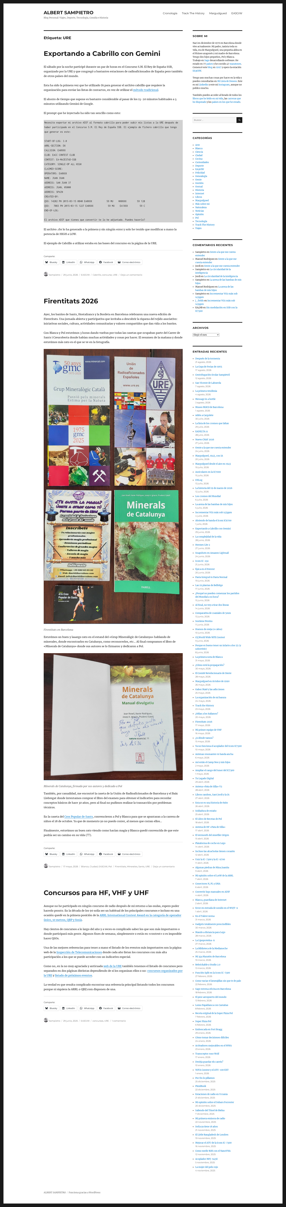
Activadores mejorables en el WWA (213, 1045)
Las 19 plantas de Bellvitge (209, 585)
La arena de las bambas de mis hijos (214, 504)
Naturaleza (201, 207)
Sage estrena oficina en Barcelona (213, 989)
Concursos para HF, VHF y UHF (96, 893)
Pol (110, 866)
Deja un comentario (131, 274)
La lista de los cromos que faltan (212, 423)
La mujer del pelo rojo (206, 1167)
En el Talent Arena (205, 916)
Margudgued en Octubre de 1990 (212, 681)
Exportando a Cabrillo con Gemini (102, 53)
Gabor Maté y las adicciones (209, 689)
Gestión (199, 183)
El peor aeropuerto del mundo (210, 997)
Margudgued (218, 13)
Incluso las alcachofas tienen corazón (215, 851)
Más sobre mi (202, 204)
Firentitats (120, 866)
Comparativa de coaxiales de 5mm (213, 613)
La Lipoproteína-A (205, 940)
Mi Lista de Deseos (227, 81)
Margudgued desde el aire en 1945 (213, 463)
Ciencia (199, 152)
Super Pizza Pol (203, 1021)
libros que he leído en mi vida (208, 98)
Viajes (198, 228)
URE (115, 274)
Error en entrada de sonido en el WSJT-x (216, 908)
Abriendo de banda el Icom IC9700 (213, 520)
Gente (198, 179)
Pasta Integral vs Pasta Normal (211, 577)
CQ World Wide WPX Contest (210, 637)
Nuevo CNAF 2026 (204, 439)
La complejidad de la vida (208, 536)
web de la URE (112, 966)
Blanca (85, 866)
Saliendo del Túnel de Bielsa (209, 1110)
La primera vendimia (206, 391)
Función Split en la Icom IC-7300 (212, 972)
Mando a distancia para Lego (210, 932)
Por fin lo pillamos (205, 1078)
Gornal (199, 186)
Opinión (199, 214)
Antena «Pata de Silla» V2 (208, 786)
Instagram (224, 84)
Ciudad (94, 866)
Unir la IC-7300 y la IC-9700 (210, 859)
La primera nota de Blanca (209, 657)
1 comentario (119, 1020)
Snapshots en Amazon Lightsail (212, 553)
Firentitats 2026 (71, 301)
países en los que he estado (226, 102)
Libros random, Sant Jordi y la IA (212, 794)
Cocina (198, 158)
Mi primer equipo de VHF (208, 729)
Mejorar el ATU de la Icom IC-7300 (213, 1142)
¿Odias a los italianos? (206, 713)
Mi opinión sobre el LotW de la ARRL (214, 875)
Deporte (199, 165)
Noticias (199, 211)
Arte (197, 145)
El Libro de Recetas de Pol (208, 819)
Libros (198, 197)
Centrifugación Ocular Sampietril (212, 374)
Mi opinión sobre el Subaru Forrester (214, 1102)
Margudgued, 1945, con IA (209, 455)
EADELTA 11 (201, 431)
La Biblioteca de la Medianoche (211, 948)
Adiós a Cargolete (204, 415)
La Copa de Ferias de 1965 (208, 366)
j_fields (199, 300)
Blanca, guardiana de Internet (210, 900)
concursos (98, 1020)
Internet (199, 193)
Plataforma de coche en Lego (210, 843)
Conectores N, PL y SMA (207, 883)
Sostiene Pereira (203, 621)
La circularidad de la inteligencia (221, 276)
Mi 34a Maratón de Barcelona (210, 956)
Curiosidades (202, 162)
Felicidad (200, 172)
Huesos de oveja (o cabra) (208, 629)
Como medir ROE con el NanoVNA (213, 1151)
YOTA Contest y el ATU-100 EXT (212, 1070)
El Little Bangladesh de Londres (211, 1134)
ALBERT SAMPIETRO (69, 12)
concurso (107, 274)
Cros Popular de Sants (78, 816)
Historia (199, 190)
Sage (206, 60)
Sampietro (54, 274)
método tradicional (145, 90)
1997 (218, 67)
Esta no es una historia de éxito (211, 802)
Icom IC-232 (202, 561)
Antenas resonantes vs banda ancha (214, 754)
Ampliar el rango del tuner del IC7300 (214, 770)
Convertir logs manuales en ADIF (212, 891)
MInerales (132, 866)
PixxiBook (200, 1086)
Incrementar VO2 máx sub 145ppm (213, 512)
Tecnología (201, 221)
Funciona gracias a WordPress (84, 1192)
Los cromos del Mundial (208, 496)
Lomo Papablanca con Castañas (211, 1005)
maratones (235, 63)
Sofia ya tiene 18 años (206, 1126)
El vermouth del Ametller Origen (212, 835)
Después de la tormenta (207, 358)
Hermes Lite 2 (202, 544)
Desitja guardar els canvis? (209, 1061)
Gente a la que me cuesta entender (222, 266)
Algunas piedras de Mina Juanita (212, 867)
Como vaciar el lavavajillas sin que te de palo (218, 980)
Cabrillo (97, 274)
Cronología (170, 13)
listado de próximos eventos (73, 975)
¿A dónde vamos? (204, 738)
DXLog (198, 480)
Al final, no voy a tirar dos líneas (212, 605)
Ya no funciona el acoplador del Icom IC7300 (218, 746)
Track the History (204, 705)
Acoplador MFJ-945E (206, 1159)
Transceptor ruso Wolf (207, 1053)
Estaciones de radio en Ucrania (211, 1094)
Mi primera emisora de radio (210, 1118)
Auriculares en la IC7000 (208, 472)
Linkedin (203, 84)
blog (210, 67)
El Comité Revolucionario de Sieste (213, 673)
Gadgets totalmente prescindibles (213, 924)
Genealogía (201, 176)
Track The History (193, 13)
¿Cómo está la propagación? (209, 665)
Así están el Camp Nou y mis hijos (212, 762)
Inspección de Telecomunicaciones (79, 952)
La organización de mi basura (210, 697)
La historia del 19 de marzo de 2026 (213, 488)
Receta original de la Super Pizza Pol (214, 1013)
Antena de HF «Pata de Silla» (210, 827)
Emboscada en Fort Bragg (208, 1029)
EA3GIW (236, 13)
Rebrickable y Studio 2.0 (207, 964)
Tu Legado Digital (204, 778)
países (209, 63)
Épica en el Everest (205, 569)
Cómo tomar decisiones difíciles (212, 1037)
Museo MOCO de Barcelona (209, 407)
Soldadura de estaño (205, 810)
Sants (141, 866)
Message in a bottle (205, 399)
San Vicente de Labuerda (208, 383)
